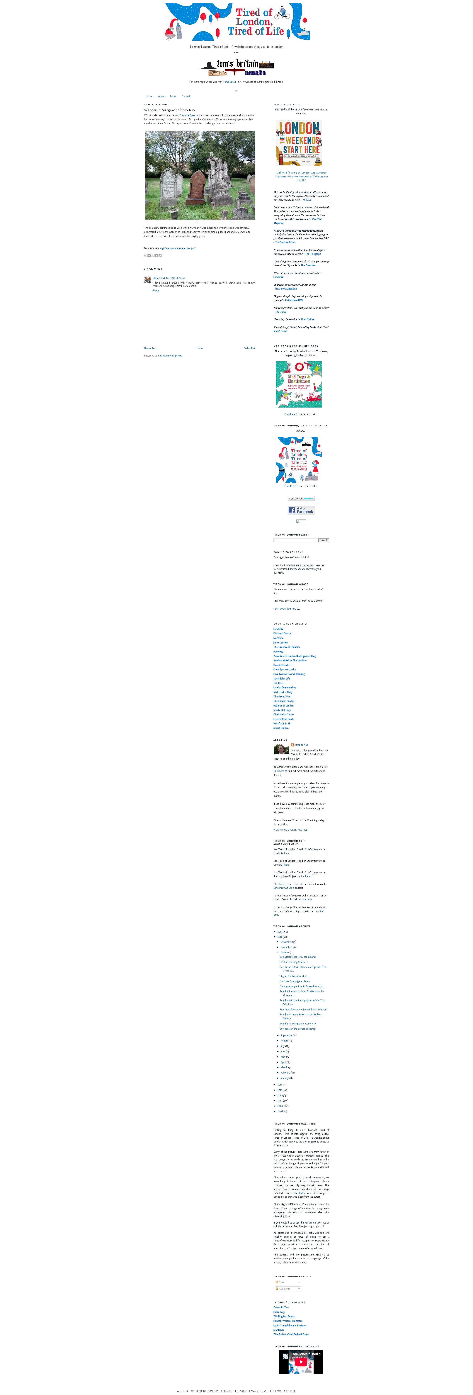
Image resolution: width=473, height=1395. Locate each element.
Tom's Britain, (230, 81)
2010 (280, 1100)
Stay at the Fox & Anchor (293, 976)
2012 (280, 1090)
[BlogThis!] (149, 255)
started (302, 1193)
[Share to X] (153, 255)
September (287, 1035)
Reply (156, 290)
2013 (280, 1084)
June (283, 1051)
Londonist (278, 277)
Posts (281, 1282)
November (286, 947)
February (286, 1072)
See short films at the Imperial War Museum (303, 1009)
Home (149, 96)
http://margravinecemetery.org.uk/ (177, 248)
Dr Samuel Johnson (285, 608)
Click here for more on (301, 176)
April (284, 1062)
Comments (284, 1288)
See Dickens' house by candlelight (298, 956)
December (286, 941)
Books (173, 96)
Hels (155, 278)
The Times (280, 311)
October (285, 952)
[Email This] (146, 255)
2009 (281, 1106)
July (283, 1046)
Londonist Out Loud (283, 887)
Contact (186, 96)
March (284, 1067)
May (283, 1056)
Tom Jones (302, 745)
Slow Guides (307, 319)
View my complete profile (290, 830)
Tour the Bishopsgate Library (295, 981)
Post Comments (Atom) (170, 355)
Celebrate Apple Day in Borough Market (301, 986)
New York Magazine (286, 288)
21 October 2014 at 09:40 (172, 278)
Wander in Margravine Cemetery (169, 110)
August (285, 1040)
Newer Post (150, 348)
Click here (289, 414)
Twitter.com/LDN (294, 300)
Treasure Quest (187, 115)
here (286, 853)
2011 (280, 1095)
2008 (280, 1111)
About (161, 96)
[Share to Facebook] (156, 255)
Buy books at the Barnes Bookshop (298, 1028)
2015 (280, 931)
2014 (280, 936)
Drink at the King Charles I (294, 962)
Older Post (249, 348)
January (285, 1078)
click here (307, 899)
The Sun (307, 199)
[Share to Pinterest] (160, 255)
